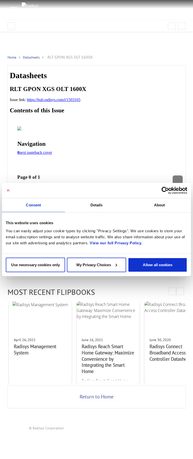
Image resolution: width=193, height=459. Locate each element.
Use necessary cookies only (35, 264)
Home (12, 57)
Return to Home (97, 397)
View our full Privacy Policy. (116, 243)
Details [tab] (96, 205)
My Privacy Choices (93, 264)
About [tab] (159, 205)
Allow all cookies (157, 264)
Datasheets (32, 57)
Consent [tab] (33, 205)
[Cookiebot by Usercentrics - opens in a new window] (165, 190)
